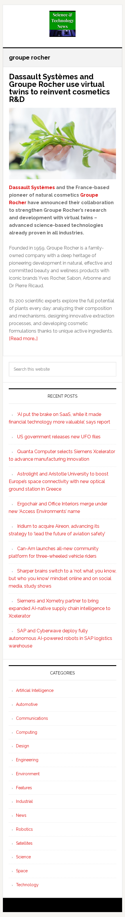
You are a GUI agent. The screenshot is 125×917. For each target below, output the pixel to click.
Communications (32, 718)
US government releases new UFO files (59, 436)
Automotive (27, 704)
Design (22, 746)
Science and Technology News (62, 24)
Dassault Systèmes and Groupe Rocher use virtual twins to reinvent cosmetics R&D (59, 88)
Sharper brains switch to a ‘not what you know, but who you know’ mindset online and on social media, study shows (62, 578)
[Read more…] (23, 338)
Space (22, 870)
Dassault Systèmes (32, 187)
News (21, 815)
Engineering (27, 760)
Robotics (24, 829)
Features (24, 787)
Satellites (24, 843)
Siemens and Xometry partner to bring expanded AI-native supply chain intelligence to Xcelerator (59, 608)
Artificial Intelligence (34, 690)
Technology (27, 884)
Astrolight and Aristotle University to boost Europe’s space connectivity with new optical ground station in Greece (58, 481)
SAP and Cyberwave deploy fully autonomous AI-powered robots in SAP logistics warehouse (60, 638)
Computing (26, 732)
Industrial (24, 801)
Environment (28, 773)
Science (23, 857)
